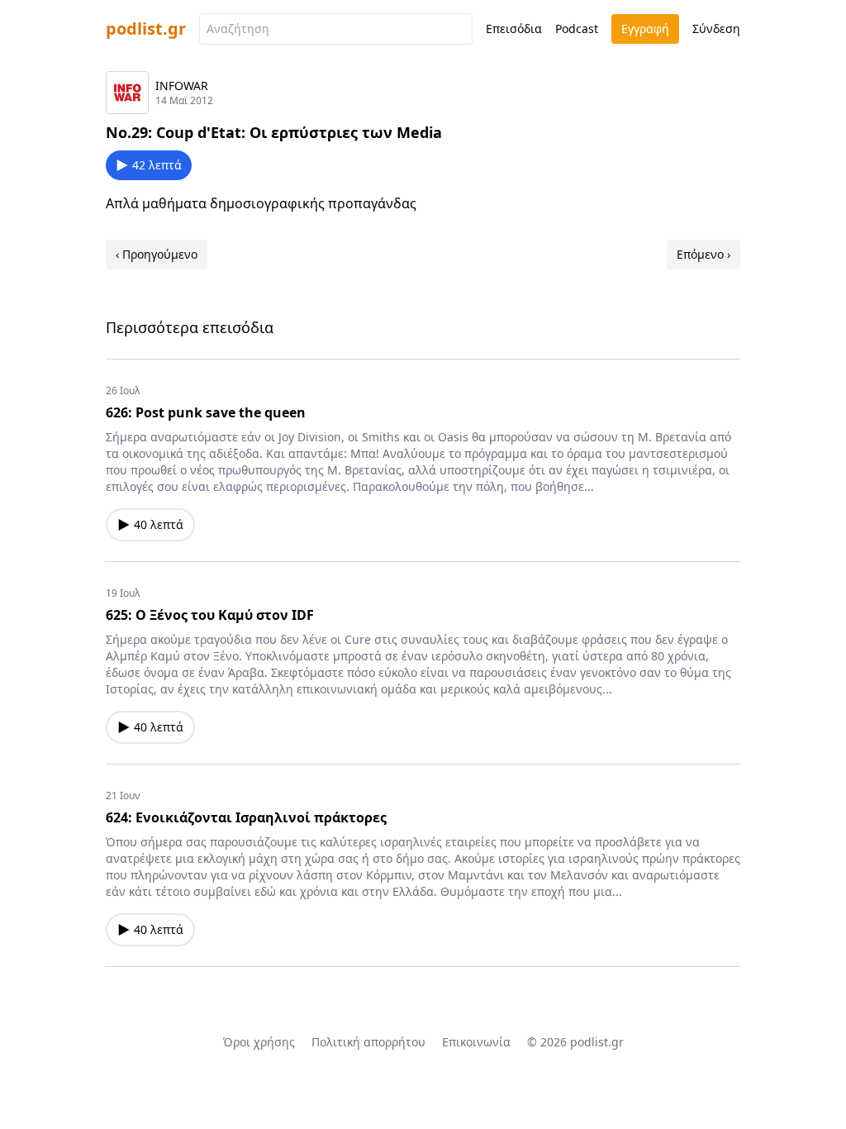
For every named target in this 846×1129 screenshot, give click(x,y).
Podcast (576, 28)
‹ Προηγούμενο (156, 254)
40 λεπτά (158, 524)
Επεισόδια (514, 28)
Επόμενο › (703, 254)
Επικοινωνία (476, 1042)
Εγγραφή (645, 28)
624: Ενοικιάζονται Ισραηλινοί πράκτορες (246, 817)
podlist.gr (146, 28)
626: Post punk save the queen (206, 412)
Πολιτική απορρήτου (368, 1042)
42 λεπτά (157, 165)
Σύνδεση (716, 28)
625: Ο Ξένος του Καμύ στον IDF (210, 615)
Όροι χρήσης (259, 1042)
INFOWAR (181, 85)
